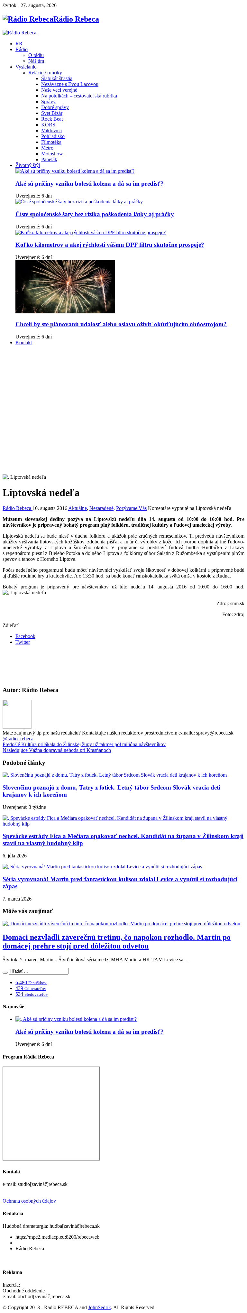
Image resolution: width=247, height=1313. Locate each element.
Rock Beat (52, 119)
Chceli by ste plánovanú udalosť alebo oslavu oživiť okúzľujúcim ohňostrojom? (121, 324)
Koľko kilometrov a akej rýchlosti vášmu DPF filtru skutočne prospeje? (109, 244)
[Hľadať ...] (5, 973)
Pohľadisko (53, 136)
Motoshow (52, 153)
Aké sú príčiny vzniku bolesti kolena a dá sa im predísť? (89, 183)
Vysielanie (25, 66)
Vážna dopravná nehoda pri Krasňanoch (57, 750)
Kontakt (23, 342)
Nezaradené (101, 508)
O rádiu (36, 55)
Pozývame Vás (131, 508)
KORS (48, 124)
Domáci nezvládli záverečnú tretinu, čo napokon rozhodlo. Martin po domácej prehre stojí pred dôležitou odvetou (117, 941)
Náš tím (36, 61)
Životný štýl (27, 165)
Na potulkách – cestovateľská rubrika (79, 95)
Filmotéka (51, 142)
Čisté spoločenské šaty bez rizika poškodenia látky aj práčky (94, 214)
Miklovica (51, 130)
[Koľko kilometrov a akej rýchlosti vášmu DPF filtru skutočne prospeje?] (90, 232)
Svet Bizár (51, 113)
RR (19, 43)
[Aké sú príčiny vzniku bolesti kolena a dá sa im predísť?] (74, 171)
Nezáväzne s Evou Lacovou (69, 84)
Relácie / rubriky (45, 72)
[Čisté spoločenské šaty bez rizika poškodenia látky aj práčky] (79, 201)
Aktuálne (77, 508)
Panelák (49, 159)
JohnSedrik (99, 1307)
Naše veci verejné (59, 90)
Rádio (21, 49)
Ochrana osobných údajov (29, 1201)
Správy (48, 101)
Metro (47, 148)
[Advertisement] (123, 396)
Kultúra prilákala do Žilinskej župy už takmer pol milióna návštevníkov (84, 744)
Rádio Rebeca (17, 508)
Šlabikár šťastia (56, 78)
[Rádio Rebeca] (19, 32)
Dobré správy (55, 107)
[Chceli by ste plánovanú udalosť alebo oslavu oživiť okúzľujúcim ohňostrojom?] (65, 311)
